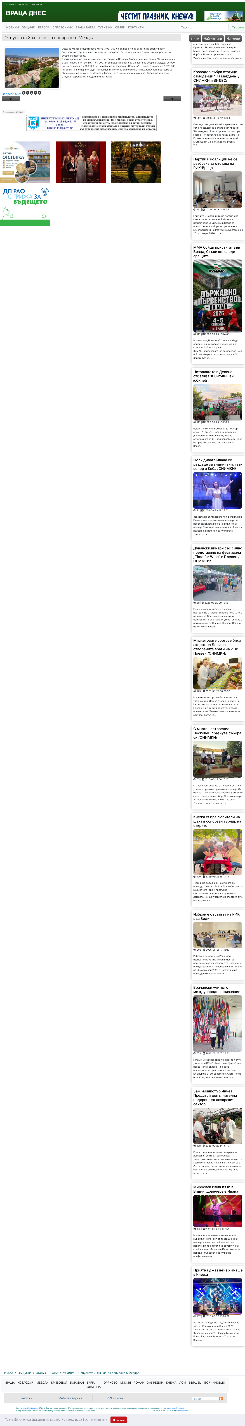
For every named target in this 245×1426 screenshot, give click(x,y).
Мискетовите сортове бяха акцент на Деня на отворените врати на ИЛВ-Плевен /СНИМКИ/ (217, 624)
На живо (233, 38)
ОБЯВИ (120, 27)
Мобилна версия (70, 1398)
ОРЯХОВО (110, 1382)
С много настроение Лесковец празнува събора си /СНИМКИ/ (217, 710)
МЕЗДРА (42, 1382)
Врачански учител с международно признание (216, 967)
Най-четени (213, 38)
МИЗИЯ (125, 1382)
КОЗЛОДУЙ (26, 1382)
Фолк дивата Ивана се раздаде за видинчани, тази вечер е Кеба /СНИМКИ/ (217, 441)
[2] (172, 98)
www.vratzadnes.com (29, 1408)
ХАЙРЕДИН (155, 1382)
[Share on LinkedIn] (31, 93)
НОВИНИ (12, 27)
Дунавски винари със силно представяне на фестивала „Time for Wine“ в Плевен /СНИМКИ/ (217, 531)
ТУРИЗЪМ (105, 27)
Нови (195, 39)
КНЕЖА (171, 1382)
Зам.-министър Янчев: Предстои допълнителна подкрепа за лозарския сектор (215, 1074)
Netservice (183, 1411)
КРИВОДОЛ (59, 1382)
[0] (11, 98)
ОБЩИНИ (28, 27)
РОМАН (139, 1382)
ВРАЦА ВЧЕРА (85, 27)
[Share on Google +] (27, 93)
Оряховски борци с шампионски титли (210, 1333)
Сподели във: (11, 94)
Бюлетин (26, 1398)
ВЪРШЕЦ (195, 1382)
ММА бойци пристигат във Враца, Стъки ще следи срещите (216, 228)
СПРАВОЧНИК (63, 27)
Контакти (37, 5)
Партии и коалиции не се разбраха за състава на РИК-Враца (215, 140)
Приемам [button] (118, 1420)
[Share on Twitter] (39, 93)
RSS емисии (115, 1398)
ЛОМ (182, 1382)
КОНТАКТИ (136, 27)
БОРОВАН (77, 1382)
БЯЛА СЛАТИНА (94, 1385)
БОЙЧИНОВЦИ (214, 1382)
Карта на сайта (23, 5)
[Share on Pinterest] (35, 93)
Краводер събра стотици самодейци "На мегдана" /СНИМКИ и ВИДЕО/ (216, 53)
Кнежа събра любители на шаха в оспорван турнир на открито (217, 798)
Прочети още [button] (98, 1419)
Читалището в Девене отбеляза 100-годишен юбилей (213, 353)
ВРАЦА (10, 1382)
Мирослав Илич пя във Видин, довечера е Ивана (215, 1166)
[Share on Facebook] (23, 93)
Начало (10, 5)
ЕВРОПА (44, 27)
